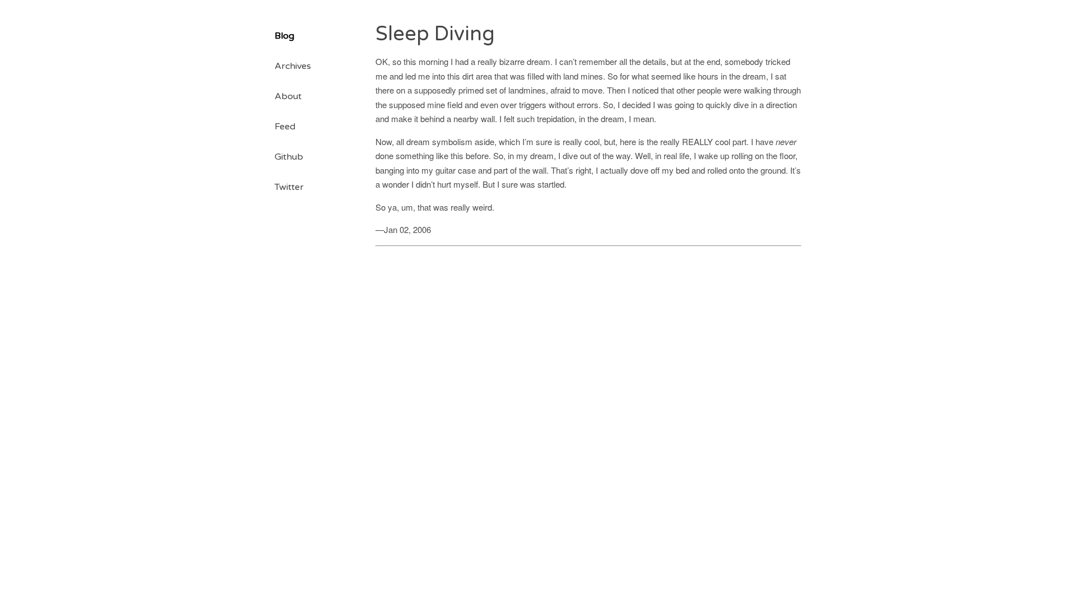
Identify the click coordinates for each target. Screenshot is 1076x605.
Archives (293, 66)
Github (289, 156)
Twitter (289, 187)
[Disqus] (588, 390)
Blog (284, 35)
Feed (285, 126)
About (288, 96)
